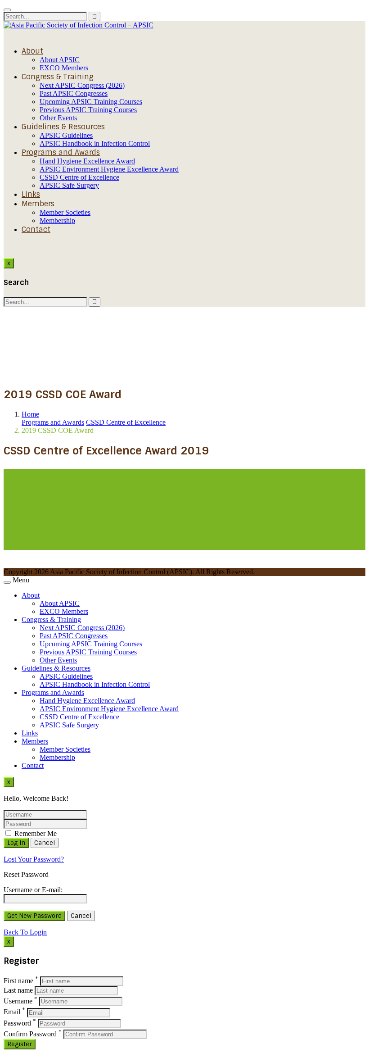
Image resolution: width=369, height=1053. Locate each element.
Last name (18, 990)
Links (31, 194)
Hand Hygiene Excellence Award (87, 161)
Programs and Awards (61, 152)
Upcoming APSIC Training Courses (91, 101)
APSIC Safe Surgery (69, 185)
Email (12, 1012)
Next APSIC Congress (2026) (82, 85)
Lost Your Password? (34, 859)
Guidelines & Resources (63, 127)
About (32, 51)
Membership (57, 220)
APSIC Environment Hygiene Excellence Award (109, 169)
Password (17, 1023)
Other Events (58, 118)
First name (18, 981)
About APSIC (60, 60)
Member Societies (65, 212)
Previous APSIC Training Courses (88, 109)
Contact (36, 229)
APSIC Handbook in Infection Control (95, 143)
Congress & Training (58, 77)
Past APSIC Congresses (74, 93)
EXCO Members (64, 68)
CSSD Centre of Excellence (79, 177)
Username (18, 1001)
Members (38, 204)
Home (30, 414)
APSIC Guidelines (66, 135)
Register (19, 1044)
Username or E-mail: (33, 890)
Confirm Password (30, 1034)
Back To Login (25, 932)
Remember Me (35, 833)
